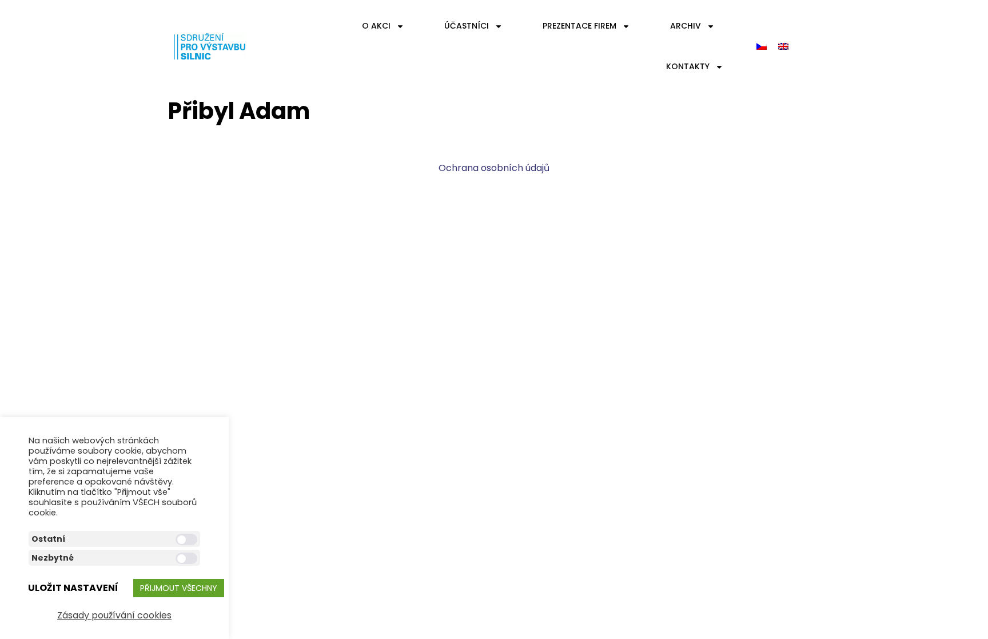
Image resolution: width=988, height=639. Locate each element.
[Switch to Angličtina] (783, 46)
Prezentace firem (579, 25)
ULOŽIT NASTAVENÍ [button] (73, 587)
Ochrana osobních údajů (494, 167)
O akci (376, 25)
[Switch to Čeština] (761, 46)
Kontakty (688, 66)
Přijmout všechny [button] (178, 588)
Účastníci (466, 25)
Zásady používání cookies (114, 615)
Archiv (685, 25)
